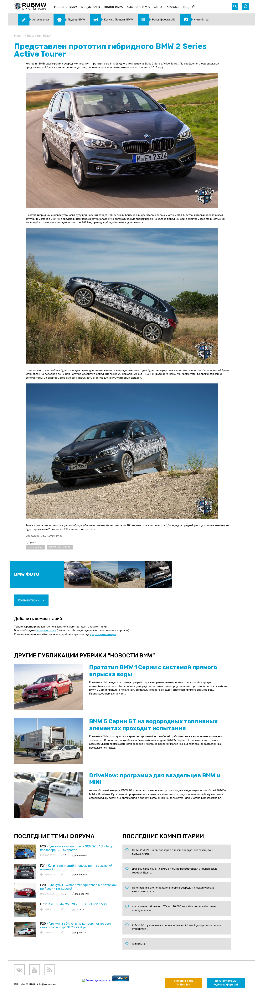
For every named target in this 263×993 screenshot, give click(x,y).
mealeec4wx (82, 855)
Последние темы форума (54, 836)
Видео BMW (113, 7)
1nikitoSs (80, 909)
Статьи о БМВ (138, 7)
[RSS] (49, 969)
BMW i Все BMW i (60, 547)
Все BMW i (44, 35)
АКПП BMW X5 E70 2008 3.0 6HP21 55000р (79, 904)
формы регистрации (103, 634)
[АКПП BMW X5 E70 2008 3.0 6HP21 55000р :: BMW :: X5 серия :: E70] (25, 910)
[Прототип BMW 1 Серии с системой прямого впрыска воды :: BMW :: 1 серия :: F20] (48, 687)
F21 (42, 865)
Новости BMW (65, 7)
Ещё (186, 7)
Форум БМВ (90, 7)
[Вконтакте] (19, 969)
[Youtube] (34, 969)
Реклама (172, 7)
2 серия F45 (35, 547)
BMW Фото (26, 574)
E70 (43, 904)
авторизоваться (46, 630)
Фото (158, 7)
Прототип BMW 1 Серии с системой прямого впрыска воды (153, 671)
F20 (43, 846)
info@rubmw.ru (46, 984)
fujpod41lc (80, 932)
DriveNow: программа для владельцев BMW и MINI (155, 779)
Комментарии (29, 600)
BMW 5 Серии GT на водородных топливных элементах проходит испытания (153, 725)
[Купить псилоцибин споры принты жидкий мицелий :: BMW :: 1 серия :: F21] (25, 872)
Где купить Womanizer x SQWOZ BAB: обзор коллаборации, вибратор (76, 848)
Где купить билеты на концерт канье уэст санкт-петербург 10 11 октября (76, 925)
